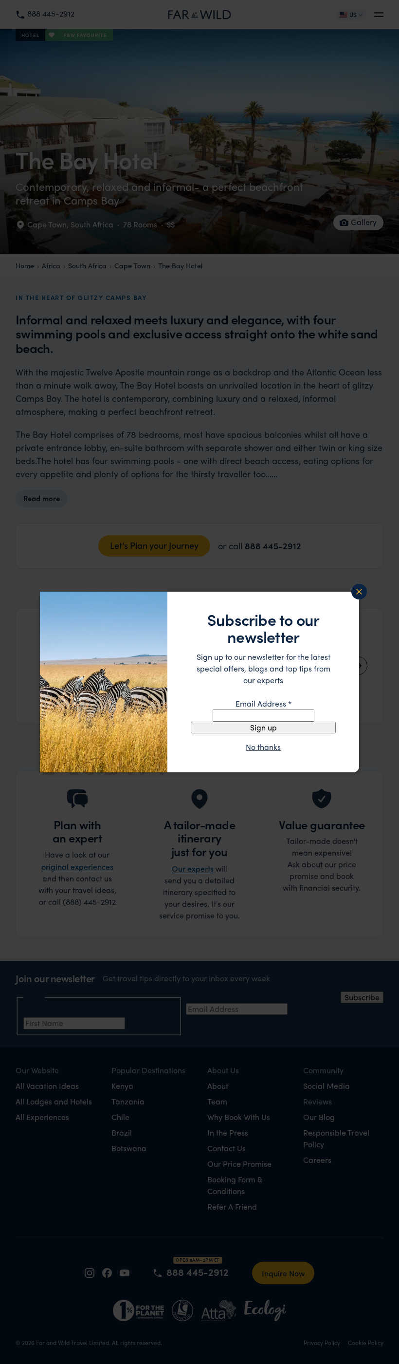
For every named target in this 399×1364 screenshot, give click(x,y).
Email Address (263, 703)
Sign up (263, 727)
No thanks (263, 747)
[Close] (359, 591)
